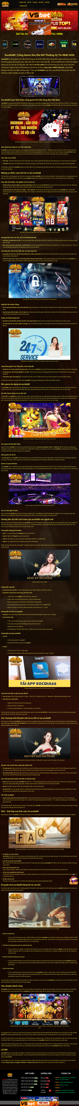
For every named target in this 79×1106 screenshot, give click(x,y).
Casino (35, 2)
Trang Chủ (22, 2)
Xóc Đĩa (41, 2)
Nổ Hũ (29, 2)
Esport (47, 2)
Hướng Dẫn (23, 6)
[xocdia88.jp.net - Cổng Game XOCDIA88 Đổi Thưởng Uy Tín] (9, 4)
